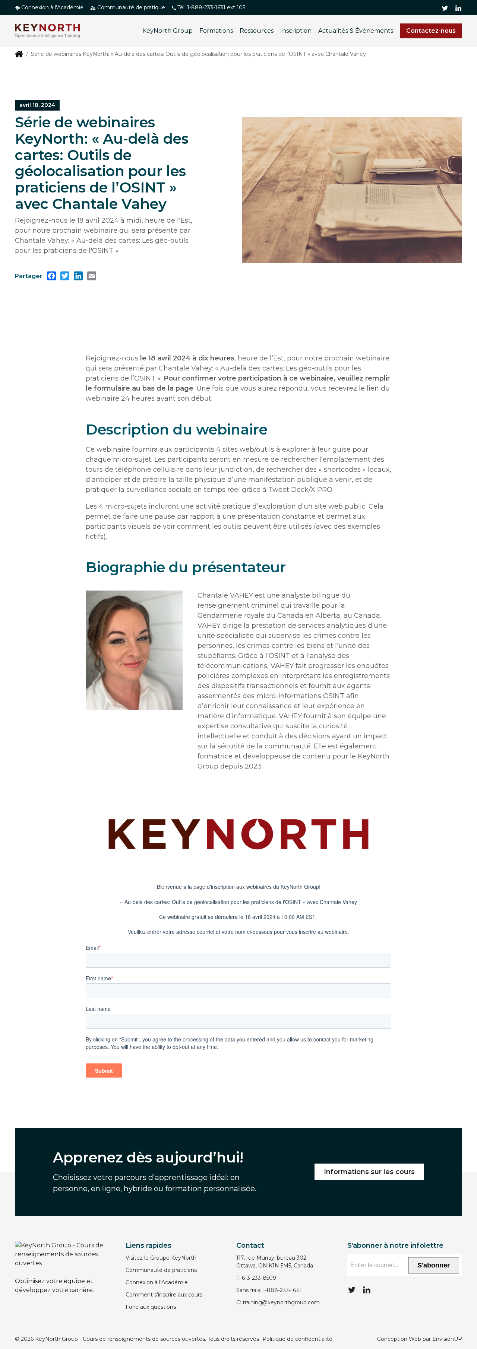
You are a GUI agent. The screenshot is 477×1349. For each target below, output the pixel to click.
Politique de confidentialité (297, 1339)
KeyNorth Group (167, 30)
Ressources (257, 30)
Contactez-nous (431, 30)
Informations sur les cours (369, 1172)
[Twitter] (64, 275)
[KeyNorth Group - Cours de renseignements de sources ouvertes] (47, 31)
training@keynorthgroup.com (281, 1302)
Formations (216, 30)
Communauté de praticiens (161, 1270)
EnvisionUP (447, 1339)
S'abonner (433, 1265)
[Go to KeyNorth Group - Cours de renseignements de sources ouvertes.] (19, 53)
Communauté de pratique (130, 7)
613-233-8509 (259, 1278)
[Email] (91, 275)
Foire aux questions (151, 1307)
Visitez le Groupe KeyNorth (161, 1257)
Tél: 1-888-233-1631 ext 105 (210, 7)
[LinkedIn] (78, 275)
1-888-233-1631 (282, 1290)
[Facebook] (51, 275)
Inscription (296, 30)
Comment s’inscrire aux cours (164, 1294)
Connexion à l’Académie (51, 7)
